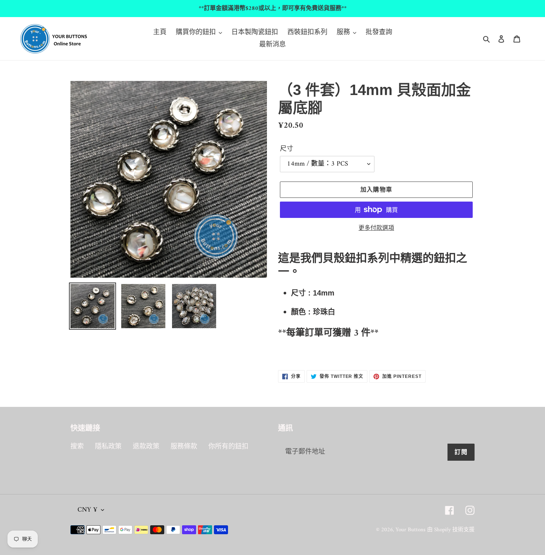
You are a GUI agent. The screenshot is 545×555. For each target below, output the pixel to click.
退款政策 (146, 447)
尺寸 (286, 149)
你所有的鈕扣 (228, 447)
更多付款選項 (376, 228)
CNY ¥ (87, 510)
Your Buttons (410, 530)
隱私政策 (108, 447)
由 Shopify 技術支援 (451, 530)
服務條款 (184, 447)
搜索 (77, 447)
